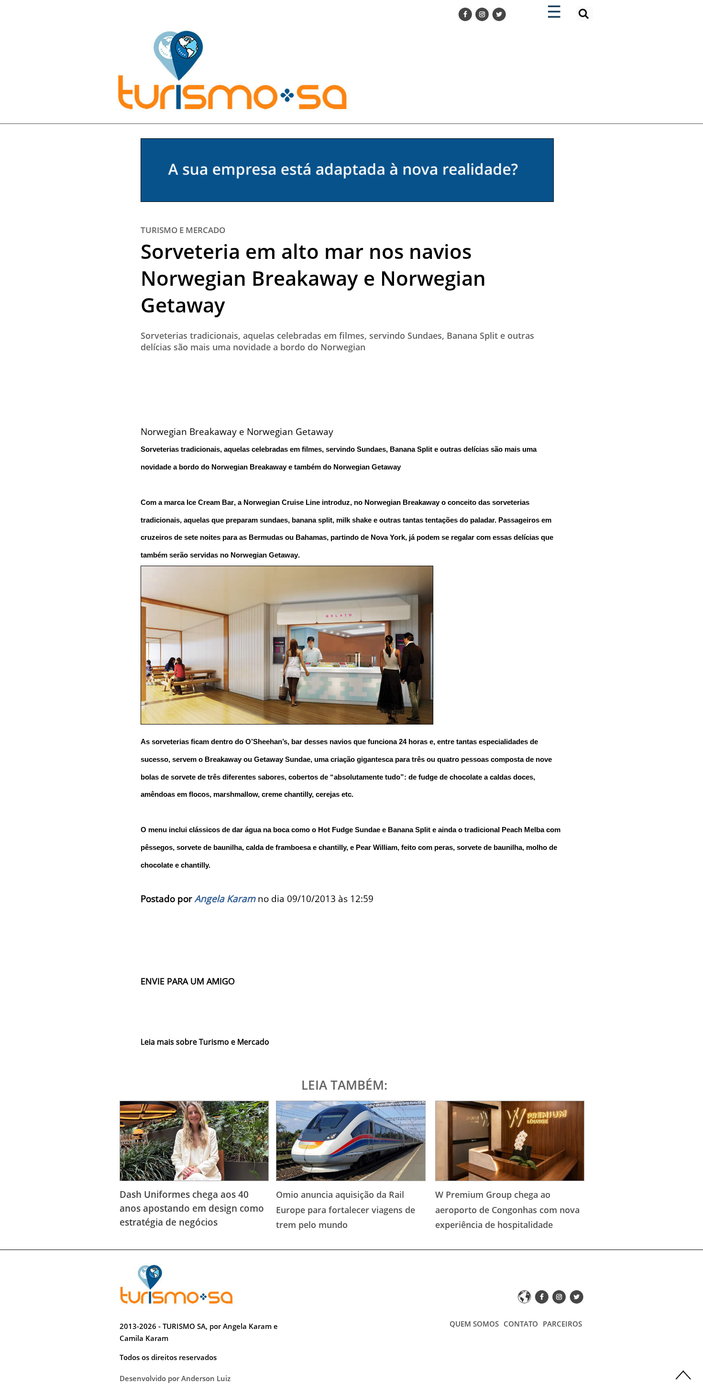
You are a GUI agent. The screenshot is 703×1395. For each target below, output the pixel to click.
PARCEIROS (562, 1323)
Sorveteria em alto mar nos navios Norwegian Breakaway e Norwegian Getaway (313, 278)
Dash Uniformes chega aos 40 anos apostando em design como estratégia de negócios (192, 1208)
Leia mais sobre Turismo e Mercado (205, 1042)
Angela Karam (225, 898)
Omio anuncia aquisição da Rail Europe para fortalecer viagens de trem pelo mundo (345, 1209)
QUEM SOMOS (474, 1323)
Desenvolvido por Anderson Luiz (175, 1378)
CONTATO (521, 1323)
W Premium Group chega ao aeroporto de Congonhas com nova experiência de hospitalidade (507, 1209)
